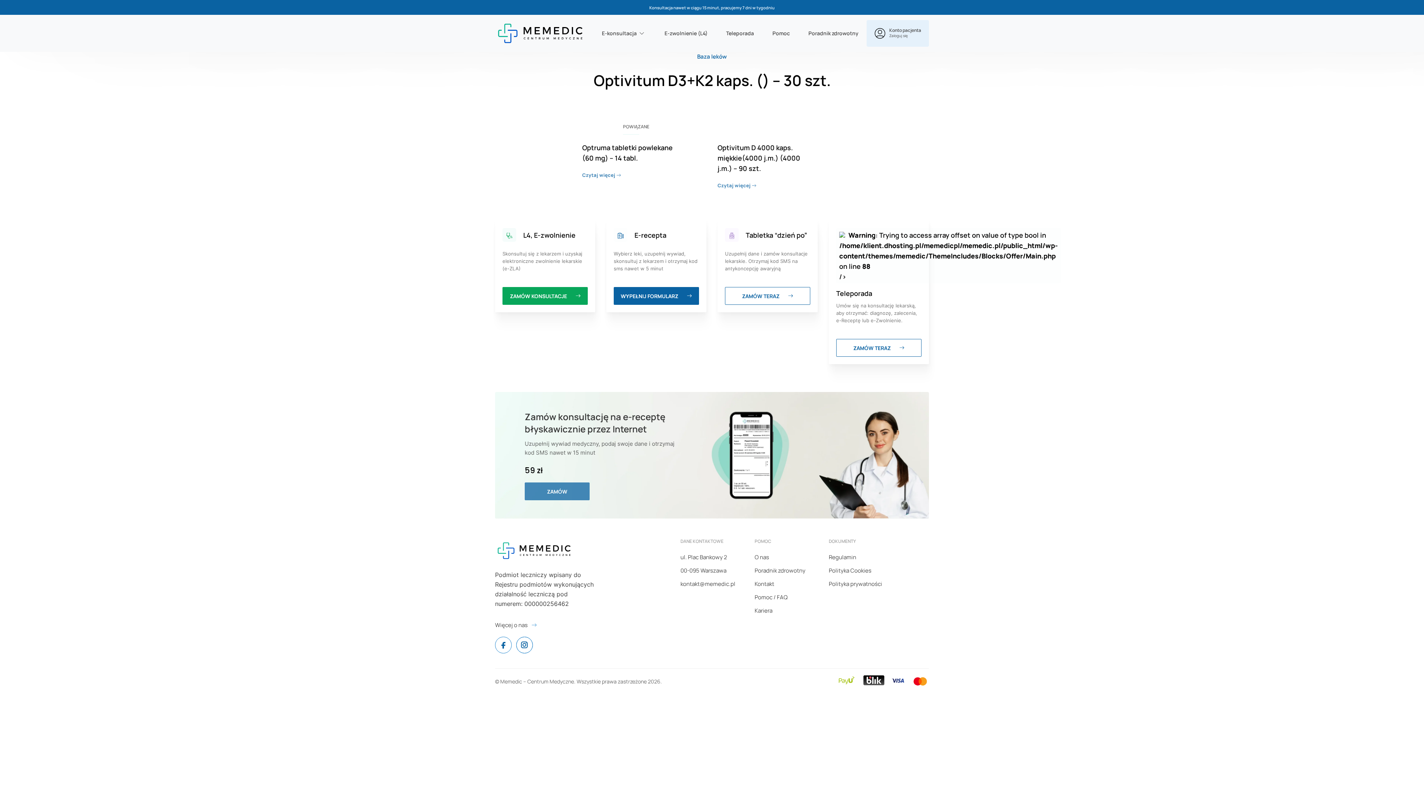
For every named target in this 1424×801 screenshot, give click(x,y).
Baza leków (712, 56)
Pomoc (781, 33)
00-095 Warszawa (703, 570)
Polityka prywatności (855, 584)
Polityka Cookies (850, 570)
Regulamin (842, 557)
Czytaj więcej (599, 175)
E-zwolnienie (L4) (686, 33)
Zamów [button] (557, 491)
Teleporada (740, 33)
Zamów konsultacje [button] (539, 296)
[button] (898, 33)
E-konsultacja (619, 33)
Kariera (763, 610)
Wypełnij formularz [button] (650, 296)
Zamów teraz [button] (761, 296)
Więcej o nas (511, 625)
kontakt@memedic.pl (707, 584)
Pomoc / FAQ (771, 597)
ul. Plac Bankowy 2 (703, 557)
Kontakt (764, 584)
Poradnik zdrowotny (833, 33)
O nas (762, 557)
